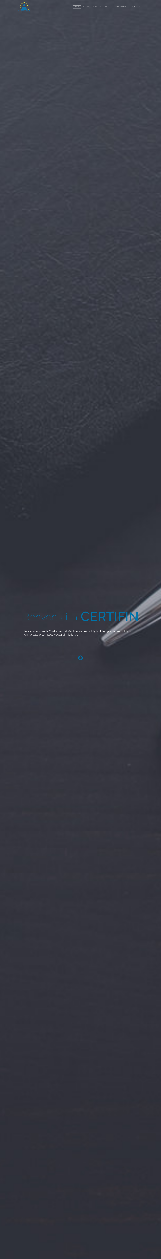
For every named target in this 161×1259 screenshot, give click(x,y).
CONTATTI (136, 7)
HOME (76, 7)
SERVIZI (86, 7)
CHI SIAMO (97, 7)
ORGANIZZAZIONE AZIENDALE (116, 7)
